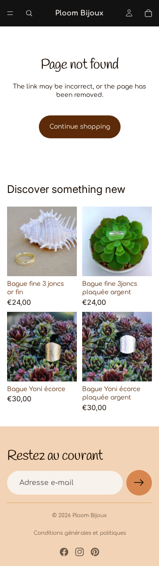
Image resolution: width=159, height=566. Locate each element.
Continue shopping (79, 126)
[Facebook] (64, 552)
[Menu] (10, 13)
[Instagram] (79, 552)
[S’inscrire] (139, 483)
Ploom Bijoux (89, 515)
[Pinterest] (95, 552)
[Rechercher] (29, 13)
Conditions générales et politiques (80, 533)
